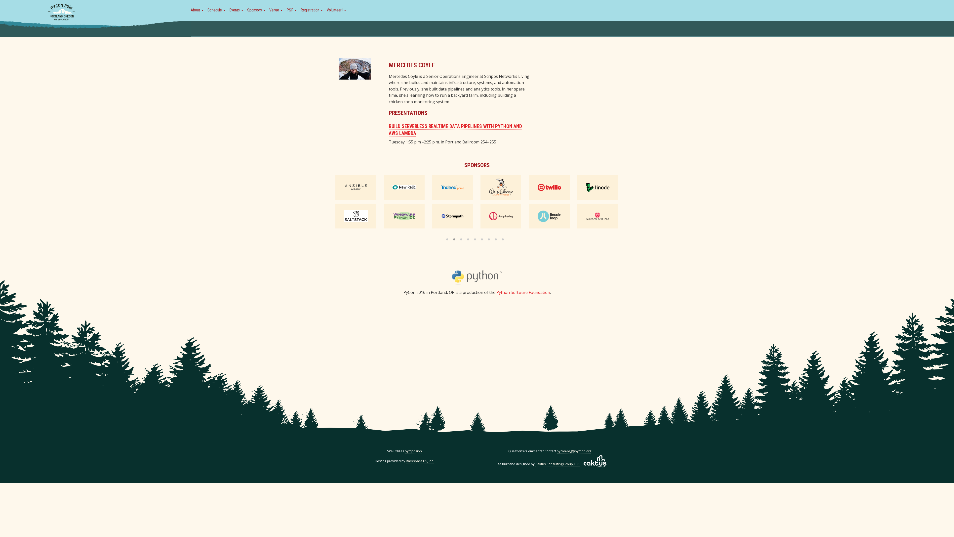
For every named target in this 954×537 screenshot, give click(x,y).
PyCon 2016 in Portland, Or (61, 12)
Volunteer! (335, 10)
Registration (310, 10)
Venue (274, 10)
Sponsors (255, 10)
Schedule (215, 10)
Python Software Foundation (523, 292)
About (196, 10)
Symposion (413, 451)
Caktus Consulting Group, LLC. (557, 464)
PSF (290, 10)
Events (235, 10)
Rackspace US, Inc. (420, 461)
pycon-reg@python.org (574, 451)
